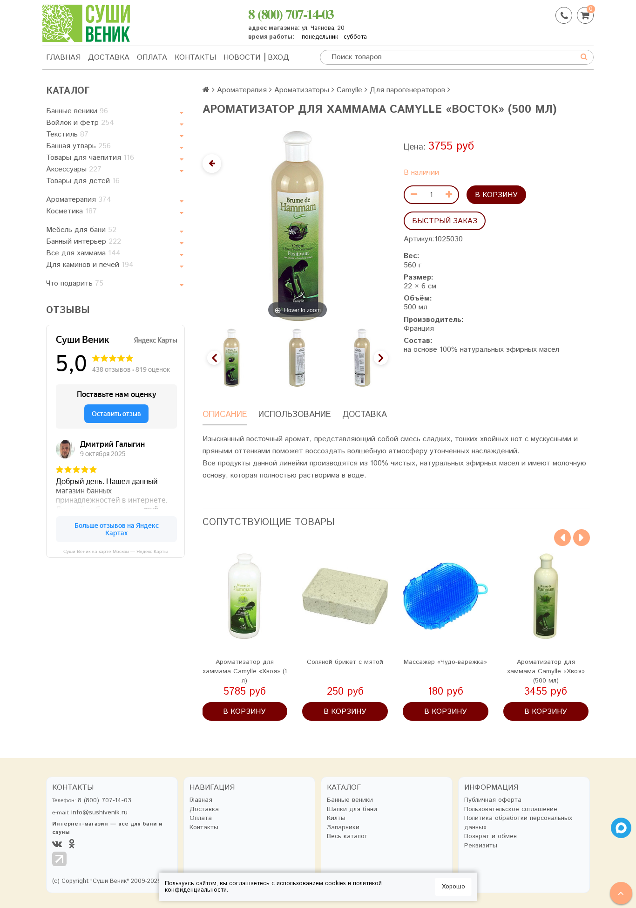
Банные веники (77, 111)
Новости (241, 57)
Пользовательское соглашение (510, 809)
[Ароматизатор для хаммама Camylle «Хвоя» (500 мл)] (546, 596)
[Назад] (212, 163)
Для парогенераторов (407, 90)
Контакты (195, 57)
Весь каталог (347, 836)
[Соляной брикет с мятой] (345, 596)
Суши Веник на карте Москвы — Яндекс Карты (115, 551)
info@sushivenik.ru (99, 812)
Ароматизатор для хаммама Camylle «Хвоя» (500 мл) (546, 671)
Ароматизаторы (301, 90)
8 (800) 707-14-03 (290, 13)
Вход (278, 57)
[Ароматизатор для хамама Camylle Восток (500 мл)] (231, 357)
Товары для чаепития (90, 157)
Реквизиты (480, 845)
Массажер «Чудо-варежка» (445, 662)
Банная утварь (78, 146)
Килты (336, 818)
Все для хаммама (83, 253)
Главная (63, 57)
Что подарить (74, 283)
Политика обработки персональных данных (518, 823)
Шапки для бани (352, 809)
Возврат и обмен (490, 836)
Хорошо (453, 886)
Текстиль (67, 134)
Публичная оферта (492, 800)
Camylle (349, 90)
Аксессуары (73, 169)
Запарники (343, 827)
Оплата (152, 57)
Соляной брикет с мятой (345, 662)
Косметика (71, 211)
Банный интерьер (83, 241)
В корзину (496, 195)
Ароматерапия (78, 199)
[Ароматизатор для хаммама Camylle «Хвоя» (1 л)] (245, 596)
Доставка (108, 57)
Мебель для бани (81, 230)
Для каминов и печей (90, 264)
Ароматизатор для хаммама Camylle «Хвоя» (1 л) (245, 671)
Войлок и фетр (80, 122)
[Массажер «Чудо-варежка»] (445, 596)
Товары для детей (83, 181)
